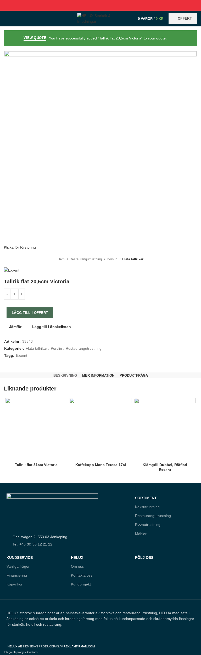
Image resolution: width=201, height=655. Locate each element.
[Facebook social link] (89, 5)
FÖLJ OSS (144, 557)
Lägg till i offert (30, 313)
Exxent (21, 355)
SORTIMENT (146, 498)
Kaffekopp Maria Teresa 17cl (100, 465)
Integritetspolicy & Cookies (21, 652)
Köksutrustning (147, 507)
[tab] (65, 375)
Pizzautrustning (147, 524)
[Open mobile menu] (6, 18)
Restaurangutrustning (86, 259)
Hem (62, 259)
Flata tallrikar (132, 259)
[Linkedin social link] (107, 5)
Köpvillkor (15, 584)
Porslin (112, 259)
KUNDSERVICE (20, 557)
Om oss (77, 566)
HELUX (77, 557)
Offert (185, 18)
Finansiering (17, 575)
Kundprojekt (81, 584)
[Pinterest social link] (101, 5)
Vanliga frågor (18, 566)
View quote (35, 38)
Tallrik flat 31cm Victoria (36, 465)
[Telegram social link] (113, 5)
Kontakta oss (81, 575)
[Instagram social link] (150, 580)
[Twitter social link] (95, 5)
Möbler (141, 534)
